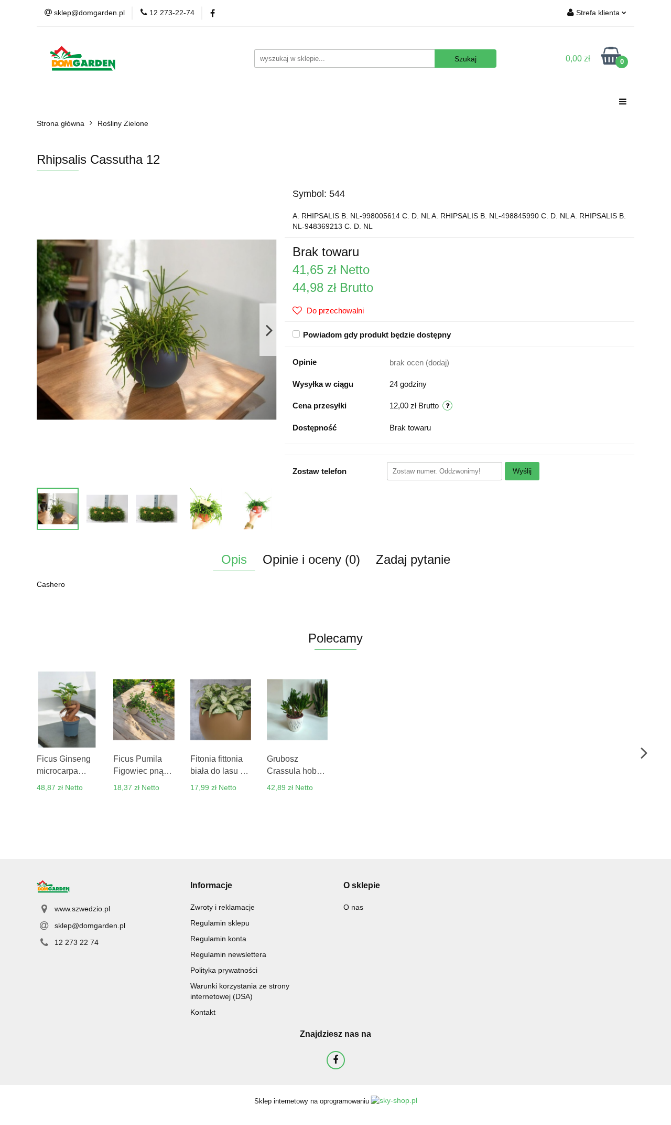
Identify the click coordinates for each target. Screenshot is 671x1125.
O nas (353, 907)
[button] (211, 886)
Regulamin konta (218, 938)
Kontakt (202, 1012)
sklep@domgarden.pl (90, 925)
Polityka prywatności (223, 970)
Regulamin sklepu (220, 923)
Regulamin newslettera (228, 954)
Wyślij (522, 471)
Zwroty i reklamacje (222, 907)
